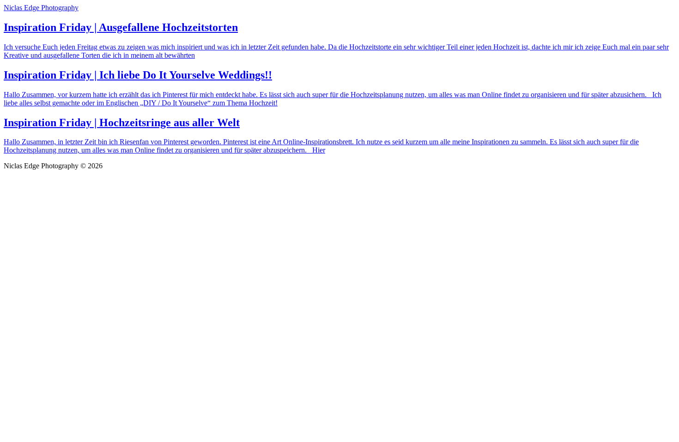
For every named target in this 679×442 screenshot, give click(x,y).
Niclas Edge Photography (41, 8)
